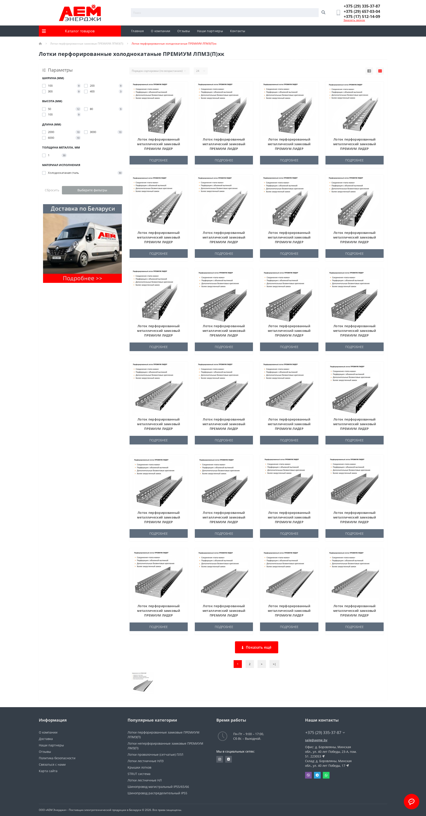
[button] (361, 6)
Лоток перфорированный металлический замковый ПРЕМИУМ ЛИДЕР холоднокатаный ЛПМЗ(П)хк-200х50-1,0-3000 (224, 428)
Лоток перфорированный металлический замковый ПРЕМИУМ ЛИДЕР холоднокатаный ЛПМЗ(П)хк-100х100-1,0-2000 (158, 148)
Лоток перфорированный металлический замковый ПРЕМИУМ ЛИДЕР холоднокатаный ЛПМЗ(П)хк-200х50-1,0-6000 (289, 428)
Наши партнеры (210, 31)
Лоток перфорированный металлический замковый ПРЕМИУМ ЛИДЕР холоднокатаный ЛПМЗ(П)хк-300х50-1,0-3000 (289, 615)
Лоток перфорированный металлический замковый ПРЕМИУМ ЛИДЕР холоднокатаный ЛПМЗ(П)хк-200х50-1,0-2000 (158, 428)
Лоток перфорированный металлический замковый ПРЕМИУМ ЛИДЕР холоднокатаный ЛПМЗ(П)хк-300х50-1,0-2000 (224, 615)
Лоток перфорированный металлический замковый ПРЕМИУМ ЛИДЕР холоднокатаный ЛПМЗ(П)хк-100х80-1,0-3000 (355, 242)
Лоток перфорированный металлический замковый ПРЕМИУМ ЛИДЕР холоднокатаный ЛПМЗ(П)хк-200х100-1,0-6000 (354, 335)
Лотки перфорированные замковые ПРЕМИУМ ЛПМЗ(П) (86, 43)
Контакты (237, 31)
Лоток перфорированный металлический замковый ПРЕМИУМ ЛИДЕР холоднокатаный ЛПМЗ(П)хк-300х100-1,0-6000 (158, 615)
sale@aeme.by (316, 740)
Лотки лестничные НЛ (145, 780)
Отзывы (183, 31)
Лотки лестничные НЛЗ (146, 761)
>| (274, 664)
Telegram (317, 775)
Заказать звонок (354, 20)
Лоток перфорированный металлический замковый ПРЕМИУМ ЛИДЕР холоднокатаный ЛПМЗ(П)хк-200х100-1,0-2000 (224, 335)
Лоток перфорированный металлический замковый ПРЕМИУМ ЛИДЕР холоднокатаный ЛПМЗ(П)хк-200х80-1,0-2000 (355, 428)
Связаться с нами (52, 764)
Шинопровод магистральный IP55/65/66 (158, 787)
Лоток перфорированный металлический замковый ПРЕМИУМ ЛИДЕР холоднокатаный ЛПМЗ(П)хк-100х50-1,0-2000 (355, 148)
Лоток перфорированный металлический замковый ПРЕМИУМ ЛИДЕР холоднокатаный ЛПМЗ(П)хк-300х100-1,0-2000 (289, 522)
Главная (137, 31)
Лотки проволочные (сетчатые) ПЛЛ (155, 754)
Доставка (46, 739)
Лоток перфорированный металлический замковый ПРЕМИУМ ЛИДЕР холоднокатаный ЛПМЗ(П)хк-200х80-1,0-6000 (224, 522)
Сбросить (52, 190)
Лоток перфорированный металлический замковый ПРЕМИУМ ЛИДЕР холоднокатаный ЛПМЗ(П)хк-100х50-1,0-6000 (224, 242)
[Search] (323, 12)
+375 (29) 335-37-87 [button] (323, 732)
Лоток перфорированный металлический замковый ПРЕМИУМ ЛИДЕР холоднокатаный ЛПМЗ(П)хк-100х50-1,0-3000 (158, 242)
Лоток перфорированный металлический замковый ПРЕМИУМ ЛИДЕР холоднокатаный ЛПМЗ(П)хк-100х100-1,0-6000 (289, 148)
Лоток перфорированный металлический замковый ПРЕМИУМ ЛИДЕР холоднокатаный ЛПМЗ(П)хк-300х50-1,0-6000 (355, 615)
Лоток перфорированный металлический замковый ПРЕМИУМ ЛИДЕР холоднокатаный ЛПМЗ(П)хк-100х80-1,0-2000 (289, 242)
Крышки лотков (139, 767)
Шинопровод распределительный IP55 (157, 793)
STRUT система (139, 774)
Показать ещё (259, 647)
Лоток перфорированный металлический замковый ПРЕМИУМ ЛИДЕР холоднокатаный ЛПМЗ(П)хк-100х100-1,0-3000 (224, 148)
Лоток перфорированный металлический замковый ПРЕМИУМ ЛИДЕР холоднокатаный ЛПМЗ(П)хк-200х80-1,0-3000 (158, 522)
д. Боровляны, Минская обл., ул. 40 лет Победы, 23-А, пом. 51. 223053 (331, 751)
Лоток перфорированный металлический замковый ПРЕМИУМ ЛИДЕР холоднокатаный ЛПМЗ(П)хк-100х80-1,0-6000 (158, 335)
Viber (308, 775)
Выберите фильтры (92, 190)
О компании (160, 31)
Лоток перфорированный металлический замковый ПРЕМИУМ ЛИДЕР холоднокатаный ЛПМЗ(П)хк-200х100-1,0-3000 (289, 335)
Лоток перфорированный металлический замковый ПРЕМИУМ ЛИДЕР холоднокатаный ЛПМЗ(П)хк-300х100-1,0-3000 (354, 522)
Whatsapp (326, 775)
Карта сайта (48, 771)
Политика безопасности (57, 758)
